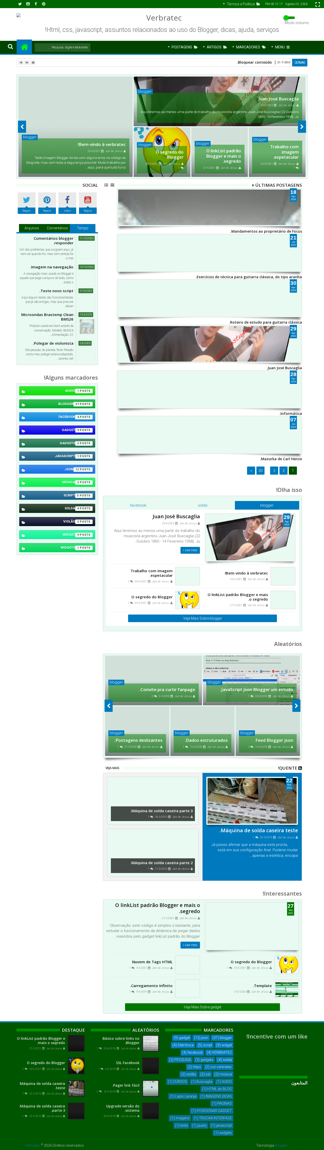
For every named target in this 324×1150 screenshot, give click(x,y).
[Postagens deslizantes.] (137, 731)
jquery (202, 1125)
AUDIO (72, 391)
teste (184, 1125)
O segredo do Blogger (170, 154)
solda (202, 505)
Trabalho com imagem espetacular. (284, 152)
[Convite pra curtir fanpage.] (153, 680)
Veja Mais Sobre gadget (202, 1007)
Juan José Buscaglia (278, 99)
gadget (70, 430)
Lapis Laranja (185, 1096)
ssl (208, 1074)
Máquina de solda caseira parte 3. (161, 810)
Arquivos (32, 228)
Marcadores (248, 47)
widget (71, 534)
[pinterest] (43, 4)
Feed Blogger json (274, 740)
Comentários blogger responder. (53, 240)
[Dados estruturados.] (202, 731)
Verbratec (32, 1145)
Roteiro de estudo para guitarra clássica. (265, 322)
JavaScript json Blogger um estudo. (256, 689)
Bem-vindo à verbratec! (102, 144)
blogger (145, 91)
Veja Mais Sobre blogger (202, 618)
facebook (138, 505)
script (71, 495)
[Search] (10, 46)
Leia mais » (190, 550)
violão (71, 521)
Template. (262, 985)
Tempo (82, 228)
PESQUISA (182, 1060)
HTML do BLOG (219, 1089)
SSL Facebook (127, 1062)
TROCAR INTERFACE (215, 1118)
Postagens (182, 47)
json (72, 469)
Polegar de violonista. (53, 343)
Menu (280, 47)
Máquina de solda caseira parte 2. (161, 862)
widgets (70, 547)
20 (260, 470)
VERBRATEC (222, 1052)
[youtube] (27, 4)
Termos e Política (241, 4)
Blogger (281, 1145)
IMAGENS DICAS (219, 1096)
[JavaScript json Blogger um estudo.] (251, 680)
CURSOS (180, 1082)
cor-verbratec (221, 1067)
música (70, 482)
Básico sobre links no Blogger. (121, 1040)
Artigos (214, 47)
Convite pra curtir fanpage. (167, 689)
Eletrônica (186, 1045)
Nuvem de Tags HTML (152, 961)
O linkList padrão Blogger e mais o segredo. (223, 156)
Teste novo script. (56, 290)
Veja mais (112, 768)
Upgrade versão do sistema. (122, 1108)
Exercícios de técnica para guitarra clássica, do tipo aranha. (249, 276)
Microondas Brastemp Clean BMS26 (47, 317)
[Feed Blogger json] (268, 731)
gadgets (69, 443)
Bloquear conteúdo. (254, 62)
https (197, 1067)
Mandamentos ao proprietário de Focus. (266, 231)
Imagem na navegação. (51, 266)
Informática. (290, 413)
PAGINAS (224, 1103)
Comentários (57, 228)
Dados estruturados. (206, 740)
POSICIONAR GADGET (214, 1111)
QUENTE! (287, 768)
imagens (183, 1118)
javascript (67, 456)
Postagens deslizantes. (138, 740)
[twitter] (20, 4)
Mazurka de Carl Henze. (281, 458)
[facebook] (35, 4)
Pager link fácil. (125, 1085)
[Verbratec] (24, 47)
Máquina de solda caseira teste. (258, 830)
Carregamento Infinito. (151, 985)
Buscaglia (204, 1082)
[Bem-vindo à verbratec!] (75, 127)
